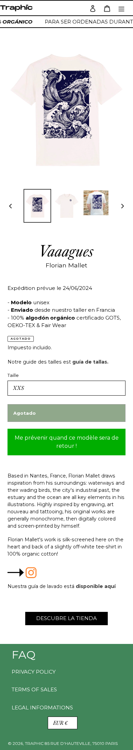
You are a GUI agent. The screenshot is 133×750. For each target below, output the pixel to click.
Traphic (18, 9)
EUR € (60, 723)
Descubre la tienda (66, 618)
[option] (37, 205)
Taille (13, 375)
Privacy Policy (34, 671)
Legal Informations (42, 707)
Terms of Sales (34, 689)
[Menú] (121, 8)
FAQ (23, 654)
